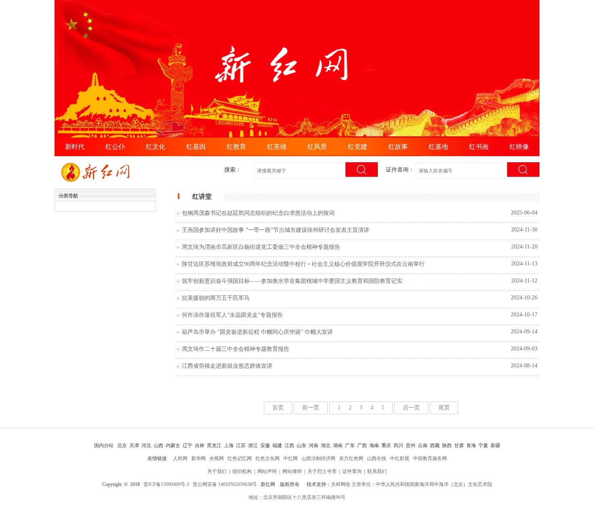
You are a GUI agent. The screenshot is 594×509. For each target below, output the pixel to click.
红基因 (196, 146)
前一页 (310, 408)
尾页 (444, 408)
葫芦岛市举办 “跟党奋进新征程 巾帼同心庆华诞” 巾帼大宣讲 (257, 332)
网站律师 (292, 471)
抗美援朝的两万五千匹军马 (216, 298)
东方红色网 (351, 458)
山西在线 (376, 458)
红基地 (438, 146)
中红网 (290, 458)
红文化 (155, 146)
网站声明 (267, 471)
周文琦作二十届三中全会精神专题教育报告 (235, 349)
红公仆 (115, 146)
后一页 (411, 408)
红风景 (317, 146)
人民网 (180, 458)
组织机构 (242, 471)
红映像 (519, 146)
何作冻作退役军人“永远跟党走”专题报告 (232, 315)
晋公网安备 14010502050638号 (225, 484)
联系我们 (377, 471)
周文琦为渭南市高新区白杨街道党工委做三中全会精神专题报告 (261, 247)
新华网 (198, 458)
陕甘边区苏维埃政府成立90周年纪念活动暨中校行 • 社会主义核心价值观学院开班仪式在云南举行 (303, 264)
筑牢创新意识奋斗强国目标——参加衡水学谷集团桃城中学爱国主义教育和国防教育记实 (292, 281)
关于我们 (217, 471)
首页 (278, 408)
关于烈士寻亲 (322, 471)
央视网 (216, 458)
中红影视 (399, 458)
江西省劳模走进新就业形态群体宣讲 (227, 366)
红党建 (357, 146)
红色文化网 (267, 458)
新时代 (74, 146)
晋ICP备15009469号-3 (166, 484)
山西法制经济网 (318, 458)
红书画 (479, 146)
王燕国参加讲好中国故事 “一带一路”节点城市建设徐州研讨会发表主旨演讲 (275, 230)
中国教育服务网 (430, 458)
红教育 (236, 146)
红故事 (398, 146)
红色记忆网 (239, 458)
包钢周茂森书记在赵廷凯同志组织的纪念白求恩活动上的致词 (258, 213)
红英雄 (276, 146)
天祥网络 (340, 484)
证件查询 (352, 471)
